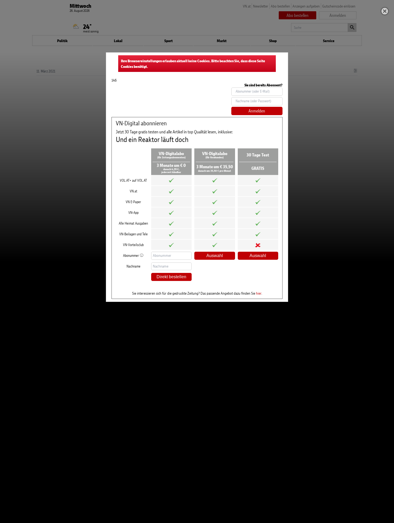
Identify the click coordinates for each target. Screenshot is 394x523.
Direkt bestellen (171, 277)
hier (258, 293)
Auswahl (214, 255)
